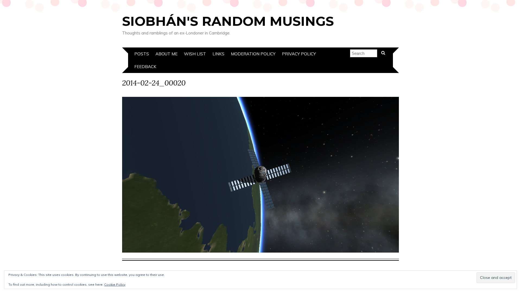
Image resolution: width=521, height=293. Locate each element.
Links (218, 53)
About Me (166, 53)
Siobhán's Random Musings (228, 21)
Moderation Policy (253, 53)
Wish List (195, 53)
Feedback (145, 66)
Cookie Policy (114, 284)
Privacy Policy (299, 53)
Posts (141, 53)
